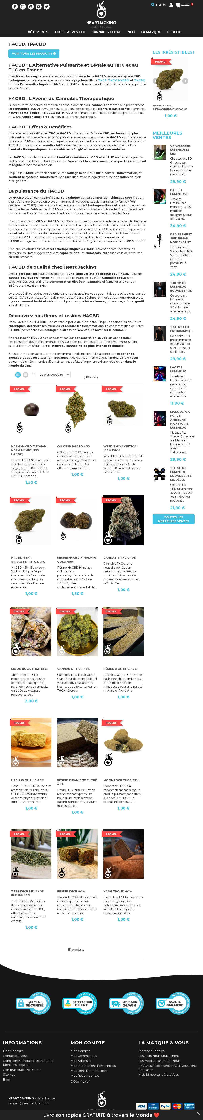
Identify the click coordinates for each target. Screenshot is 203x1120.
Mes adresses (81, 1061)
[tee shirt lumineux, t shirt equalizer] (160, 474)
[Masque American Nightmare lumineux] (160, 418)
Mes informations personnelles (93, 1066)
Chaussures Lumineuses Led (180, 149)
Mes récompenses (85, 1075)
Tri (32, 374)
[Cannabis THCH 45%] (77, 631)
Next (185, 81)
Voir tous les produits (32, 53)
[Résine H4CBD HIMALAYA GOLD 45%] (77, 520)
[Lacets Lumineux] (160, 373)
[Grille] (18, 375)
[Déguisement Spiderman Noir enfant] (160, 240)
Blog (6, 1079)
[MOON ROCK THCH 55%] (31, 631)
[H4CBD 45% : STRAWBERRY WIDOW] (31, 520)
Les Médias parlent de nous (159, 1061)
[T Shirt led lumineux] (160, 289)
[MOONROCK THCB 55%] (123, 742)
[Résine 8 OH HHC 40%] (123, 631)
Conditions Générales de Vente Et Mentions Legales (28, 1063)
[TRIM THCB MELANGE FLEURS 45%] (31, 854)
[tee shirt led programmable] (160, 333)
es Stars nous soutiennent (159, 1056)
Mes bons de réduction (89, 1070)
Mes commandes (84, 1056)
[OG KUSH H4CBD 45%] (77, 409)
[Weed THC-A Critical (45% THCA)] (123, 409)
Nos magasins (13, 1051)
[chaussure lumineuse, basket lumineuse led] (160, 152)
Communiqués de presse (21, 1070)
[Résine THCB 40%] (77, 854)
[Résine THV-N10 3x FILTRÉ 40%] (77, 742)
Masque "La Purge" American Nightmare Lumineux (180, 419)
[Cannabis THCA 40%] (123, 520)
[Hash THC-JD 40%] (123, 854)
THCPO (139, 80)
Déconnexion (80, 1081)
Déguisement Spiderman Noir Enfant (181, 238)
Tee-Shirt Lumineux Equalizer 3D (181, 286)
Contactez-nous (15, 1056)
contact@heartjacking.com (28, 1103)
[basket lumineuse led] (160, 196)
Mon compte (80, 1051)
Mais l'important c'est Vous (158, 1074)
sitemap (9, 1074)
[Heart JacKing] (101, 21)
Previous (156, 81)
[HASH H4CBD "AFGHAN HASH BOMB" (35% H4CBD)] (31, 409)
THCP (102, 80)
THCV (112, 80)
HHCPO (123, 80)
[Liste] (25, 375)
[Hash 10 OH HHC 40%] (31, 742)
